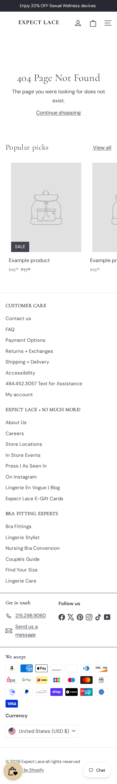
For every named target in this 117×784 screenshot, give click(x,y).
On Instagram (21, 477)
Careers (15, 433)
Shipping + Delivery (27, 362)
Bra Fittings (19, 526)
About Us (16, 422)
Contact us (18, 318)
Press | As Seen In (26, 466)
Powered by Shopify (25, 770)
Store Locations (24, 444)
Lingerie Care (21, 581)
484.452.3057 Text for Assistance (44, 383)
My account (19, 394)
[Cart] (92, 23)
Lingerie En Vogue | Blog (33, 487)
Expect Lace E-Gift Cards (34, 498)
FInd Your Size (22, 570)
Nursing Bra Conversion (33, 548)
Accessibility (20, 373)
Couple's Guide (23, 559)
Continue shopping (58, 112)
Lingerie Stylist (23, 537)
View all (102, 147)
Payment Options (26, 340)
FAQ (10, 329)
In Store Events (23, 455)
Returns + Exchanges (29, 351)
